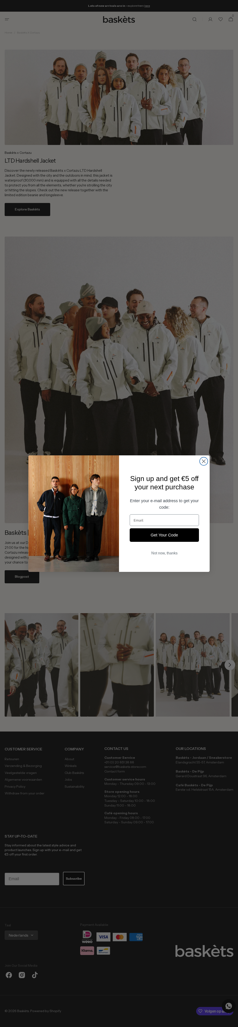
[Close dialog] (204, 461)
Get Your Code (164, 535)
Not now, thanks (164, 553)
